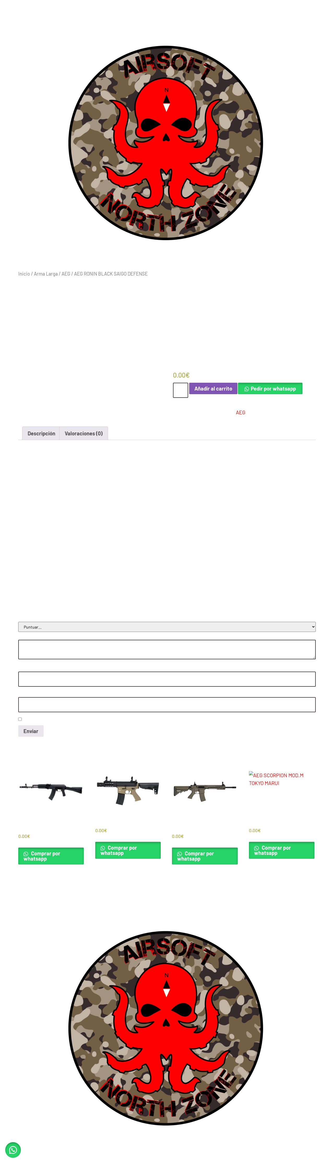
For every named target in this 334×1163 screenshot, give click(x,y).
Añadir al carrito (213, 388)
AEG (66, 274)
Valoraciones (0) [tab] (84, 433)
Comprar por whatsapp (41, 856)
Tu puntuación (32, 618)
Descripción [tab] (41, 433)
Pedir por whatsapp (273, 388)
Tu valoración (31, 636)
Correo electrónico (36, 693)
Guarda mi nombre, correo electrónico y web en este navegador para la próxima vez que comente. (111, 719)
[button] (13, 1150)
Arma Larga (46, 274)
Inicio (24, 274)
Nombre (26, 668)
